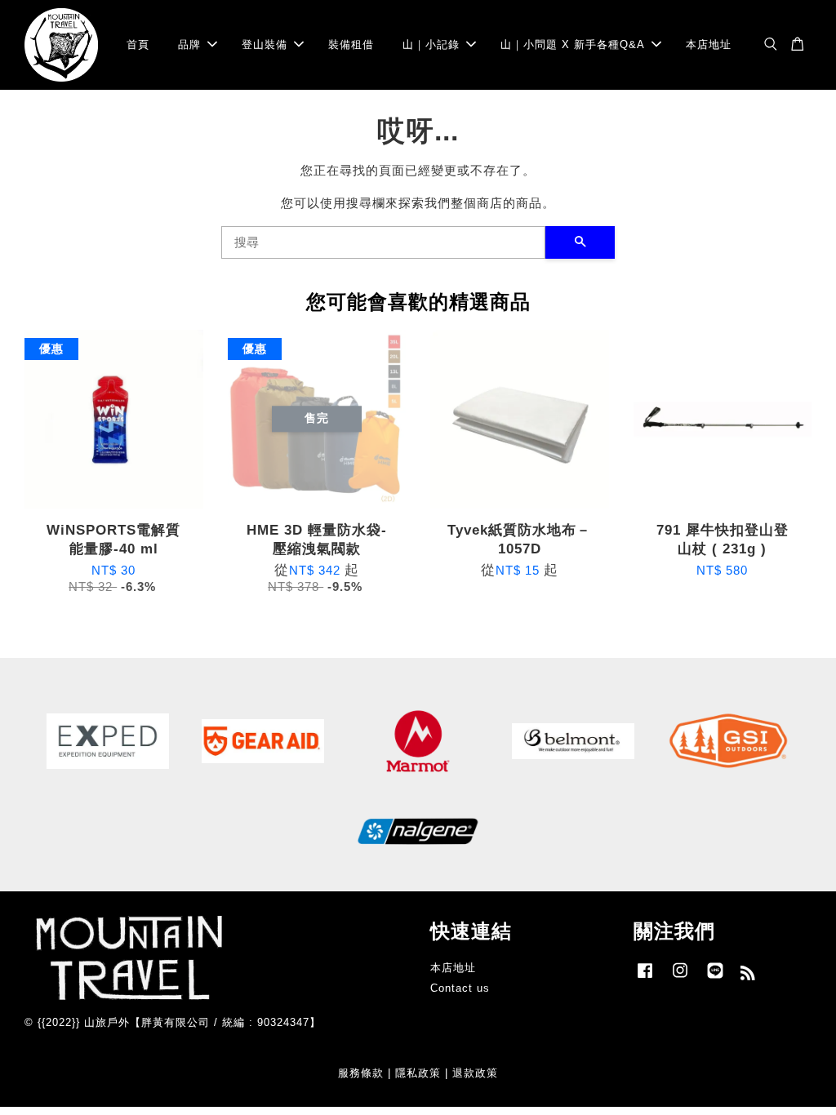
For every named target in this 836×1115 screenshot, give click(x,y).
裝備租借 (351, 44)
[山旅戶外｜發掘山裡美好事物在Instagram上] (680, 978)
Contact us (460, 988)
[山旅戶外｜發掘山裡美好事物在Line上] (715, 978)
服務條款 (361, 1073)
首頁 (138, 44)
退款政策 (475, 1073)
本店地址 (709, 44)
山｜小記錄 (431, 44)
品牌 (189, 44)
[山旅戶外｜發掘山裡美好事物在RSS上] (748, 976)
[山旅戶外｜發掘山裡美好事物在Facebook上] (645, 978)
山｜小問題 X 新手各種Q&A (572, 44)
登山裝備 (264, 44)
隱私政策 (418, 1073)
